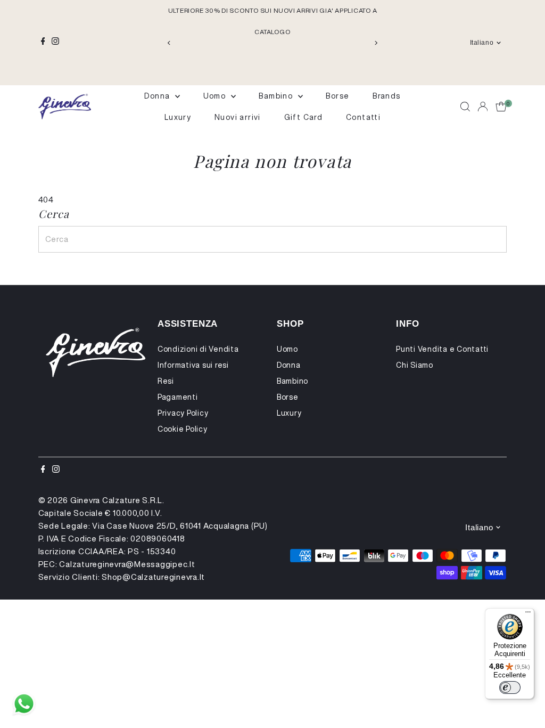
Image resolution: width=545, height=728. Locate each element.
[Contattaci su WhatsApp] (24, 704)
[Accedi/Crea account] (483, 106)
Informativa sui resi (193, 365)
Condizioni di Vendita (198, 349)
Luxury (177, 117)
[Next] (375, 43)
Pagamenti (178, 397)
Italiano (482, 42)
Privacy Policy (183, 413)
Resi (166, 381)
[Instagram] (55, 42)
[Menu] (528, 614)
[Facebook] (43, 42)
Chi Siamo (414, 365)
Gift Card (303, 117)
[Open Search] (465, 106)
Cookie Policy (183, 429)
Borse (337, 96)
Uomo (215, 96)
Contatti (363, 117)
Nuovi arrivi (237, 117)
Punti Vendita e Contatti (442, 349)
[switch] (510, 687)
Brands (386, 96)
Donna (158, 96)
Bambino (277, 96)
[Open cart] (501, 106)
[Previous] (169, 43)
